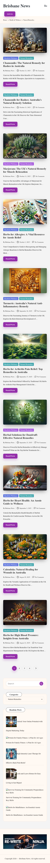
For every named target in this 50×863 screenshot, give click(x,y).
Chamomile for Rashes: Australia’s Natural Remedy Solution (22, 101)
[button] (9, 13)
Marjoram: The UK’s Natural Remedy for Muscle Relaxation (24, 170)
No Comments (40, 71)
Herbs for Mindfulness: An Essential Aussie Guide (24, 815)
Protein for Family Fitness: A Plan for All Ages (23, 742)
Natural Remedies (26, 58)
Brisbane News (16, 5)
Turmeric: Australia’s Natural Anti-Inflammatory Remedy (23, 304)
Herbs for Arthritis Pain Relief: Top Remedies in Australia (23, 370)
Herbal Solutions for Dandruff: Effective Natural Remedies (20, 436)
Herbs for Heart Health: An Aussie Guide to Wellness (22, 502)
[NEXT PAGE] (35, 668)
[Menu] (45, 5)
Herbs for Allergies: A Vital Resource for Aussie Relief (24, 235)
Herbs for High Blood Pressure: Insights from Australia (20, 636)
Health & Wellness (10, 58)
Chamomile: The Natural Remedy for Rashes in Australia (24, 64)
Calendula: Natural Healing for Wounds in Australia (20, 571)
